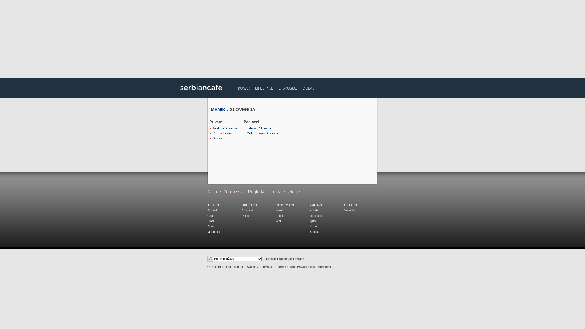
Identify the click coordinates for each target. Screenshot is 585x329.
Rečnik (280, 216)
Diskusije (288, 88)
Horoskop (316, 216)
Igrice (313, 221)
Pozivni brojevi (222, 133)
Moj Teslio (213, 231)
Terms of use (286, 266)
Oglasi (309, 88)
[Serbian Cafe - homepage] (201, 91)
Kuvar (244, 88)
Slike (210, 226)
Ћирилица (285, 258)
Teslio (213, 205)
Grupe (211, 216)
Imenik (217, 109)
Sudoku (314, 231)
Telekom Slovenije (225, 128)
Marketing (350, 210)
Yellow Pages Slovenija (262, 133)
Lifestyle (264, 88)
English (299, 258)
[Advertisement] (292, 40)
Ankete (314, 210)
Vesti (279, 221)
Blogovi (212, 210)
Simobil (218, 138)
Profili (211, 221)
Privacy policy (306, 266)
